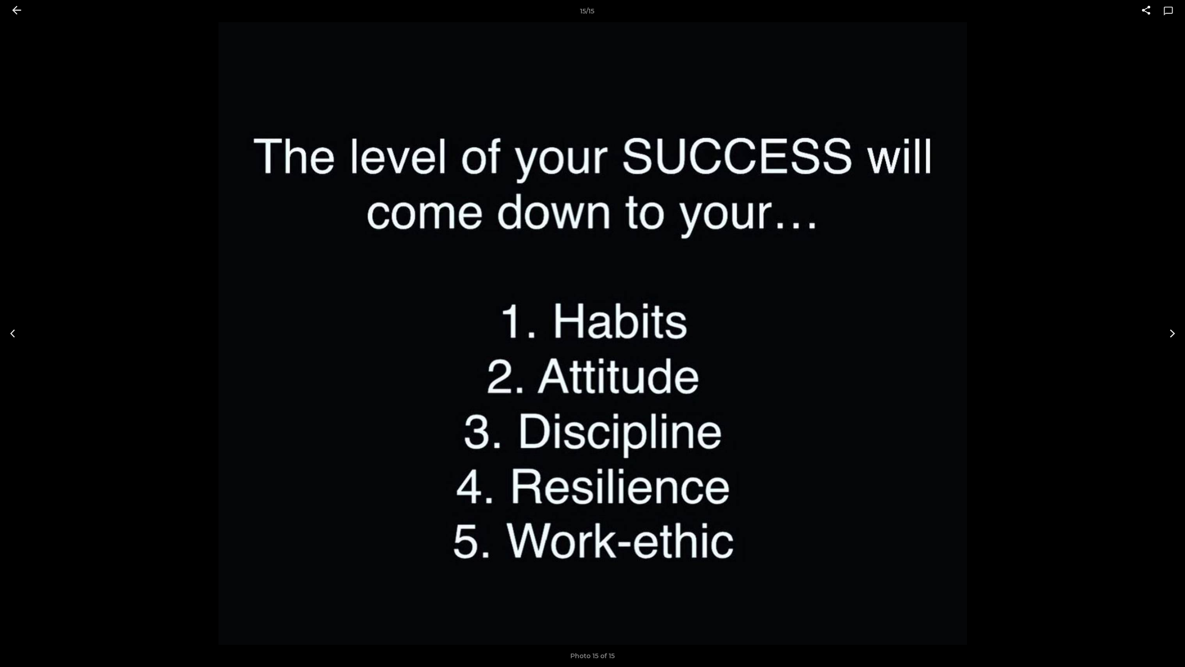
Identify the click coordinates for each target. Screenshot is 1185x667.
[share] (1146, 11)
